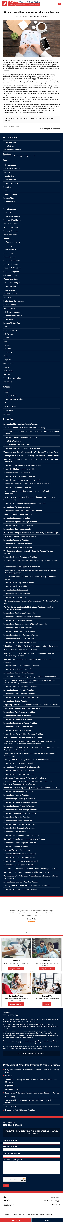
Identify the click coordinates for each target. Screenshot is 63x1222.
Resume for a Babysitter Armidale (17, 529)
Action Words (8, 213)
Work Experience (10, 209)
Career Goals (8, 253)
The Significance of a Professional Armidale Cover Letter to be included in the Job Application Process (28, 782)
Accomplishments (10, 183)
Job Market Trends (10, 275)
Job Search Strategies (11, 282)
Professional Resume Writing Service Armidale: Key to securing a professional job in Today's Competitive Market (29, 742)
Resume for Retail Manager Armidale (18, 791)
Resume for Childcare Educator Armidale (19, 813)
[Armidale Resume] (21, 6)
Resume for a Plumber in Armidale (17, 730)
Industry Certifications (12, 268)
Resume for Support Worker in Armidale (19, 806)
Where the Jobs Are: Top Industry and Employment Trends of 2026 (30, 787)
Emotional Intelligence (12, 220)
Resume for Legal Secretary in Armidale (19, 799)
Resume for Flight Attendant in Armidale (19, 469)
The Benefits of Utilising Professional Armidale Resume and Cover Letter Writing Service (29, 571)
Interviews (7, 382)
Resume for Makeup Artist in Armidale (18, 770)
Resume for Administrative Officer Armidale (20, 861)
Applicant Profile (10, 194)
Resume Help (8, 319)
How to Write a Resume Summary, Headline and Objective (26, 872)
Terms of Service (21, 1214)
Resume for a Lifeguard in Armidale (17, 719)
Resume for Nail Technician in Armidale (19, 828)
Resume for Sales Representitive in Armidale (21, 835)
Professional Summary (12, 216)
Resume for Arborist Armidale (15, 597)
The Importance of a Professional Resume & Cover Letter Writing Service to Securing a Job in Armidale (29, 681)
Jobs (22, 118)
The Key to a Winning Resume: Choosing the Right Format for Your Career (30, 562)
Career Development (11, 271)
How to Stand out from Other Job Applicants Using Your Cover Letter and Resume (30, 460)
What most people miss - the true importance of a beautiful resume (30, 646)
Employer (7, 360)
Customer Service (14, 118)
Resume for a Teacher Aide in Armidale (19, 613)
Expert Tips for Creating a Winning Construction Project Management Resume (31, 432)
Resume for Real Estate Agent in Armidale (20, 686)
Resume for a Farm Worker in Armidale (19, 712)
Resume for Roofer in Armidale (15, 586)
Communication (9, 179)
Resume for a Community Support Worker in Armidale (25, 624)
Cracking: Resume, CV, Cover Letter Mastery (20, 536)
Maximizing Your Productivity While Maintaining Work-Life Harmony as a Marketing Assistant (31, 654)
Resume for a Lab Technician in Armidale (20, 802)
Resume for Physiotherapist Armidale (18, 821)
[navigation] (59, 4)
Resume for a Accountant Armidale (17, 628)
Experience (7, 352)
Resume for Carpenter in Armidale (17, 487)
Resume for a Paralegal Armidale (16, 507)
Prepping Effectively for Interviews (17, 850)
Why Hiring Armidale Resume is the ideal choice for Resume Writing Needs (30, 602)
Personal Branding (10, 231)
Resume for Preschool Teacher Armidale (19, 824)
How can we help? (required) (12, 1160)
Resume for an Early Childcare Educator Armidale (23, 734)
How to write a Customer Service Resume (20, 650)
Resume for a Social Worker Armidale (18, 727)
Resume (39, 118)
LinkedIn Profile (9, 395)
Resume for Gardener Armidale (15, 846)
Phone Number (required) (11, 1153)
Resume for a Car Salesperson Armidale (19, 865)
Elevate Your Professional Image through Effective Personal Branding (30, 676)
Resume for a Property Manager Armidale (20, 889)
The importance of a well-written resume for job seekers (26, 885)
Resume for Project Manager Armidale (18, 639)
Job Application (9, 165)
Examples (7, 338)
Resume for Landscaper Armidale (16, 518)
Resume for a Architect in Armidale (17, 669)
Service (6, 367)
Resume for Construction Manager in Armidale (21, 465)
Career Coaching (9, 304)
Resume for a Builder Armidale (15, 701)
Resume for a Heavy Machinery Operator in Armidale (24, 503)
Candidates (7, 349)
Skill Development (10, 264)
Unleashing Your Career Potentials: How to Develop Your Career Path (30, 452)
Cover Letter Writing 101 (12, 441)
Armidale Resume (7, 1214)
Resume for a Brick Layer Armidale (17, 620)
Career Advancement (11, 260)
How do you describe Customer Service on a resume (24, 839)
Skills (5, 356)
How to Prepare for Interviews (50, 129)
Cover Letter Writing (11, 168)
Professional (8, 371)
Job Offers (7, 172)
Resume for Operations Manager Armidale (20, 437)
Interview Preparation (12, 378)
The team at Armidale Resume (46, 64)
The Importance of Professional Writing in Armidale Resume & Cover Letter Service (30, 877)
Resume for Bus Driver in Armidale (17, 716)
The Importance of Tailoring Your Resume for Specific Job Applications (26, 492)
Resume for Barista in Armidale (16, 590)
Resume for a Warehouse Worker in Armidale (21, 767)
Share (45, 16)
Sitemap (36, 1214)
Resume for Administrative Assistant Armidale (22, 480)
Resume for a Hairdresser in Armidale (18, 763)
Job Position (8, 334)
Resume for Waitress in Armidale (16, 473)
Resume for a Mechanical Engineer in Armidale (22, 616)
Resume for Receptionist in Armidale (18, 525)
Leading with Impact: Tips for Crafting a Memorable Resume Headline (31, 456)
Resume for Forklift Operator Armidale (18, 690)
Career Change (9, 290)
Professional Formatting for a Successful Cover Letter (24, 778)
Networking (8, 238)
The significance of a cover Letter (16, 445)
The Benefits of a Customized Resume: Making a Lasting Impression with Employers (30, 754)
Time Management (10, 224)
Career (6, 392)
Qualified (6, 345)
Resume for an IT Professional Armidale (19, 642)
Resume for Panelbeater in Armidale (17, 547)
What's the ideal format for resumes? (18, 514)
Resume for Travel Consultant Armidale (19, 631)
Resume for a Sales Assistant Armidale (19, 693)
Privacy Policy (29, 1214)
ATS (5, 191)
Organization (8, 176)
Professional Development (13, 301)
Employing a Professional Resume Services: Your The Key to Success (30, 704)
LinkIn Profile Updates (12, 149)
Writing (26, 118)
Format (6, 327)
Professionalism (9, 249)
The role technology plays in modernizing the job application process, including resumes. (28, 608)
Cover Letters (8, 146)
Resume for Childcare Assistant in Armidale (20, 424)
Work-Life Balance (10, 227)
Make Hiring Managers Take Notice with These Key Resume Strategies (31, 532)
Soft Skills (7, 297)
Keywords (7, 205)
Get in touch (7, 154)
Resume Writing (9, 142)
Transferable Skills (10, 279)
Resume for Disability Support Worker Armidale (22, 567)
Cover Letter (8, 410)
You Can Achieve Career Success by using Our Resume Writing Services (28, 552)
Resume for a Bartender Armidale (16, 817)
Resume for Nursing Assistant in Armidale (20, 557)
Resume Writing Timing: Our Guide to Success (21, 448)
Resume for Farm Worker (11, 127)
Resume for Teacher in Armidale (16, 540)
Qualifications (8, 363)
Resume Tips (8, 198)
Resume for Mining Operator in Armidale (19, 854)
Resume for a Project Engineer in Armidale (20, 843)
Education (7, 187)
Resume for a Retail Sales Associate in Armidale (22, 510)
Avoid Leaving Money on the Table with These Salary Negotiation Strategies (29, 577)
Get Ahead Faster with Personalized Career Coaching (24, 427)
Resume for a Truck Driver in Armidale (18, 857)
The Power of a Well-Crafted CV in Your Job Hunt (23, 708)
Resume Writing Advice (12, 316)
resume (6, 70)
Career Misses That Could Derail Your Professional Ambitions (27, 484)
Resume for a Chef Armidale (14, 832)
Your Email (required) (10, 1146)
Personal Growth (10, 293)
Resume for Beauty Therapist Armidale (18, 774)
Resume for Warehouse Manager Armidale (20, 810)
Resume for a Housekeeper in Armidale (19, 476)
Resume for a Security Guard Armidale (18, 582)
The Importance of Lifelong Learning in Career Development (27, 759)
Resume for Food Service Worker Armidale (20, 723)
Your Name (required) (10, 1140)
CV (4, 403)
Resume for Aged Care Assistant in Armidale (21, 665)
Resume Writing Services (13, 399)
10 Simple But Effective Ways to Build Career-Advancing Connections (30, 868)
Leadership (7, 246)
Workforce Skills (10, 235)
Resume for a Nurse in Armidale (16, 795)
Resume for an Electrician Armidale (17, 544)
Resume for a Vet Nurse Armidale (16, 593)
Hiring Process (9, 308)
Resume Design (9, 202)
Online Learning (9, 257)
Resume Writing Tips (11, 323)
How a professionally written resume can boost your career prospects (27, 660)
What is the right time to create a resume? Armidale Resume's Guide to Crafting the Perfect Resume (31, 748)
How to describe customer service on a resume (22, 738)
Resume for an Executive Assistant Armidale (21, 882)
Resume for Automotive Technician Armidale (21, 635)
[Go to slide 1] (26, 932)
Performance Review (11, 242)
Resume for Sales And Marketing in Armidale (21, 697)
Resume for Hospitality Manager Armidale (20, 521)
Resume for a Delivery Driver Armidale (18, 673)
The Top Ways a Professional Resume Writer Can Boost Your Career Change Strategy (30, 498)
